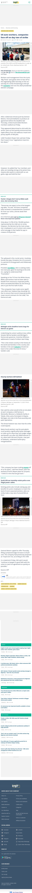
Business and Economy (12, 28)
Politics (2, 659)
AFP (15, 39)
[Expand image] (30, 44)
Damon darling (22, 583)
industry (17, 347)
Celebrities (3, 737)
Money (2, 694)
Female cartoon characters (8, 588)
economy (6, 86)
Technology (3, 682)
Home (2, 28)
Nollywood (3, 702)
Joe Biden (11, 268)
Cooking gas (4, 586)
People (2, 710)
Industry (3, 745)
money (26, 467)
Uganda (12, 586)
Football (3, 651)
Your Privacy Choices (18, 892)
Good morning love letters (8, 583)
